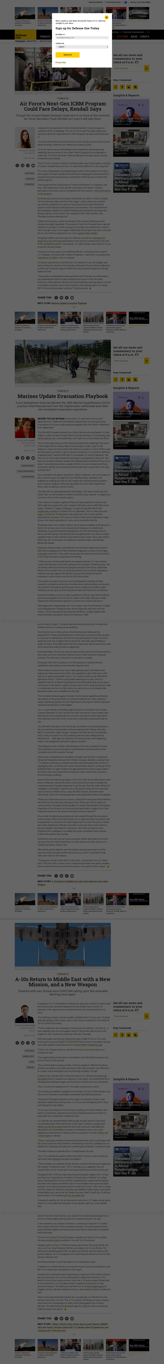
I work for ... (61, 43)
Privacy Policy (61, 62)
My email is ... (61, 34)
